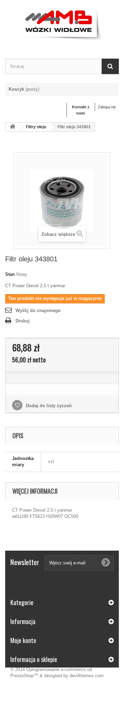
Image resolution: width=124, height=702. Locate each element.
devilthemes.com (87, 675)
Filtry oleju (36, 126)
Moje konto (23, 640)
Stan (10, 274)
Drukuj (23, 320)
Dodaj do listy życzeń (48, 405)
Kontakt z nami (81, 110)
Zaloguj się (107, 107)
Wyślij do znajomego (38, 310)
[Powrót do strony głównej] (12, 127)
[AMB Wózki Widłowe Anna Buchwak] (62, 23)
